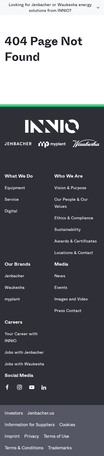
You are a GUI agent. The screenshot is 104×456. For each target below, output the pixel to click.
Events (60, 287)
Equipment (15, 188)
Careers (13, 322)
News (59, 276)
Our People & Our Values (71, 202)
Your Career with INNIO (21, 337)
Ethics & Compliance (73, 218)
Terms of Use (56, 436)
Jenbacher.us (40, 413)
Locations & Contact (73, 253)
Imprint (12, 436)
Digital (11, 211)
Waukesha (15, 287)
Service (12, 199)
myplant (12, 299)
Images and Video (71, 299)
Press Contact (67, 310)
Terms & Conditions (24, 448)
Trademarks (60, 448)
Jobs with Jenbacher (24, 352)
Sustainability (67, 229)
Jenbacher (14, 276)
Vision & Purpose (70, 188)
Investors (14, 413)
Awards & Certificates (75, 241)
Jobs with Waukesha (24, 364)
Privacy (31, 436)
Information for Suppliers (30, 425)
